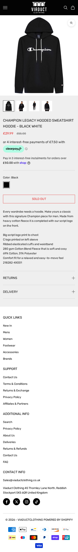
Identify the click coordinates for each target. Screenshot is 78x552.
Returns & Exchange (16, 390)
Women (7, 339)
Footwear (9, 345)
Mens (6, 332)
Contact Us (10, 377)
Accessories (11, 352)
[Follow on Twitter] (16, 501)
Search (7, 422)
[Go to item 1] (8, 106)
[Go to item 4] (47, 106)
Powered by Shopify (58, 519)
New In (7, 325)
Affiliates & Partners (15, 403)
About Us (9, 435)
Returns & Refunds (15, 448)
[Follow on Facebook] (6, 501)
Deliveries (9, 442)
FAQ (5, 462)
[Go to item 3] (34, 106)
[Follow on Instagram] (26, 501)
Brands (7, 359)
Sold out (39, 199)
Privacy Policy (12, 397)
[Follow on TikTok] (36, 501)
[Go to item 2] (21, 106)
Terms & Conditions (15, 384)
